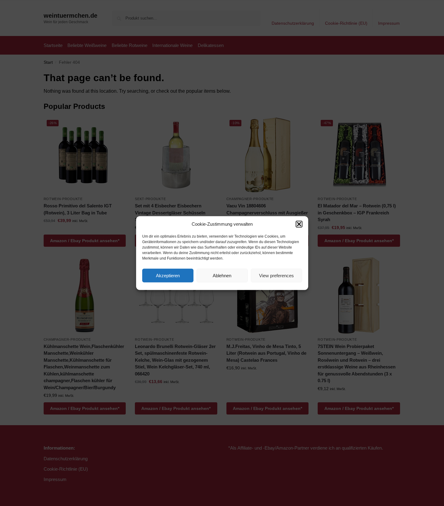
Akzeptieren (168, 275)
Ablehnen (222, 275)
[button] (299, 224)
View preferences (276, 275)
